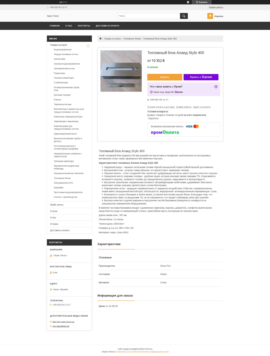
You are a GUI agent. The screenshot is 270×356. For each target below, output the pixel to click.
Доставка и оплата (107, 26)
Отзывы (54, 224)
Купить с (195, 77)
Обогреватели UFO (63, 183)
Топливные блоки (132, 38)
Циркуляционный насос (65, 134)
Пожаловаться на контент (127, 352)
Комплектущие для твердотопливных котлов (66, 127)
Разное (57, 99)
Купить (164, 77)
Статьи (53, 211)
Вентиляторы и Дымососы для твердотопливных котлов (69, 110)
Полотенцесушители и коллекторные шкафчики (66, 147)
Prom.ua (148, 349)
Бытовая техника (62, 95)
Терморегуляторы (62, 104)
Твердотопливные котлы (66, 54)
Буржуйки (58, 187)
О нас (68, 26)
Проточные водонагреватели (68, 192)
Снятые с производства (65, 197)
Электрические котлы (64, 68)
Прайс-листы (56, 204)
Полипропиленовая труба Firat (66, 88)
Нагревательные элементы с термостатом (68, 155)
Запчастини (59, 59)
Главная (55, 26)
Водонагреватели (62, 49)
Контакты (84, 26)
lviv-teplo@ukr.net (61, 326)
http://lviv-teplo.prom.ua (63, 321)
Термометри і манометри (66, 121)
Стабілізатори (61, 82)
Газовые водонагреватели (67, 64)
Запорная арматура (64, 161)
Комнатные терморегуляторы (68, 116)
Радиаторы (59, 73)
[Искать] (184, 16)
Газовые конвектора (64, 78)
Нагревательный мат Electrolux (69, 173)
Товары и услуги (112, 38)
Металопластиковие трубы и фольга (68, 139)
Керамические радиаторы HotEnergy (66, 167)
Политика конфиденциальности (154, 352)
